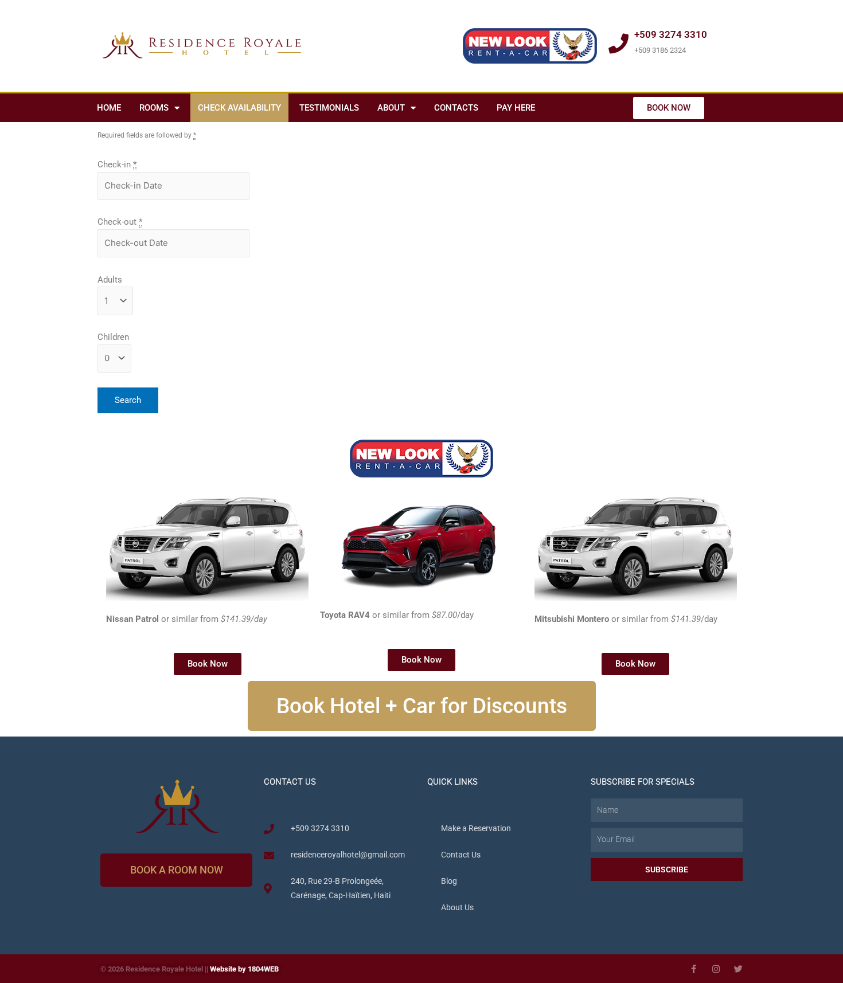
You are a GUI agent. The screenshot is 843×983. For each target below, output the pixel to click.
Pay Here (516, 108)
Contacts (456, 108)
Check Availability (239, 108)
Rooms (154, 108)
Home (109, 108)
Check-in (116, 164)
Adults (109, 280)
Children (113, 337)
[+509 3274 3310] (618, 43)
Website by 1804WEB (244, 969)
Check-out (119, 222)
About (391, 108)
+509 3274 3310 (670, 34)
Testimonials (329, 108)
